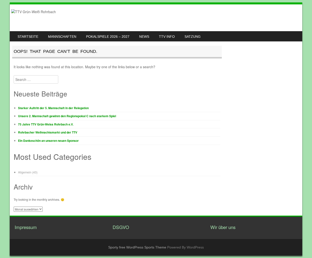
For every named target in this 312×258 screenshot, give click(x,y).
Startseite (28, 36)
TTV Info (167, 36)
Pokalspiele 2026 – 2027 (107, 36)
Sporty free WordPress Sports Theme (137, 247)
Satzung (193, 36)
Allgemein (24, 172)
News (144, 36)
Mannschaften (62, 36)
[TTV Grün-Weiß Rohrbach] (33, 11)
